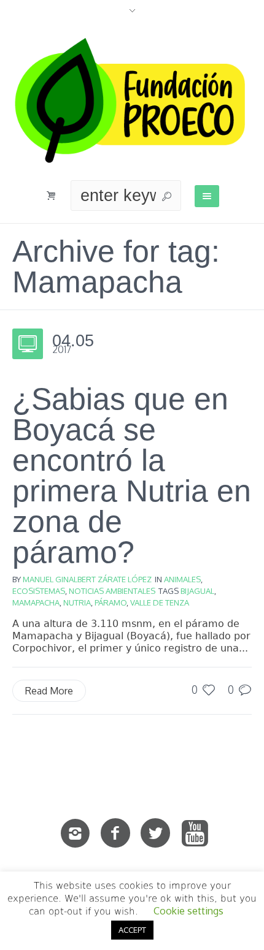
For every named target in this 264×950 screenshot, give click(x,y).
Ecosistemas (38, 591)
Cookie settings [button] (188, 911)
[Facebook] (115, 833)
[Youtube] (195, 833)
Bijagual (197, 591)
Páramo (110, 602)
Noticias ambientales (112, 591)
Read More (49, 691)
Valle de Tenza (159, 602)
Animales (182, 579)
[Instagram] (75, 833)
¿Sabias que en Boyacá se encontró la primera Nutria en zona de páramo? (131, 475)
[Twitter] (155, 833)
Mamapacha (36, 602)
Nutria (77, 602)
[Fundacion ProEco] (132, 100)
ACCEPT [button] (132, 930)
